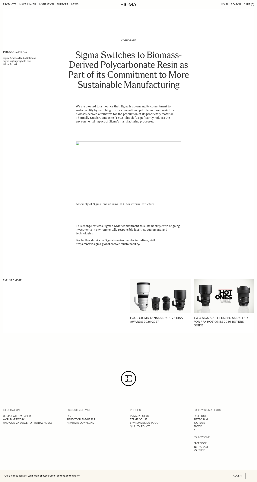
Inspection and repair (81, 419)
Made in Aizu (27, 4)
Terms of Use (139, 419)
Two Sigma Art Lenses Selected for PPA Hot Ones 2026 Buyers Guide (221, 321)
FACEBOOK (200, 416)
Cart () (249, 4)
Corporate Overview (17, 416)
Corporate (128, 40)
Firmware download (80, 422)
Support (62, 4)
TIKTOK (198, 426)
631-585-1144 (10, 64)
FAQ (69, 416)
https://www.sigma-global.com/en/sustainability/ (108, 244)
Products (9, 4)
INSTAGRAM (201, 419)
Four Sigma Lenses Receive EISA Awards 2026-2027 (156, 319)
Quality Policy (140, 426)
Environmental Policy (145, 422)
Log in (224, 4)
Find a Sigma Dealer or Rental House (27, 422)
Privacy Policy (139, 416)
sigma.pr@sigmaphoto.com (17, 61)
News (74, 4)
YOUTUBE (199, 422)
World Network (14, 419)
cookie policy (73, 475)
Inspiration (46, 4)
